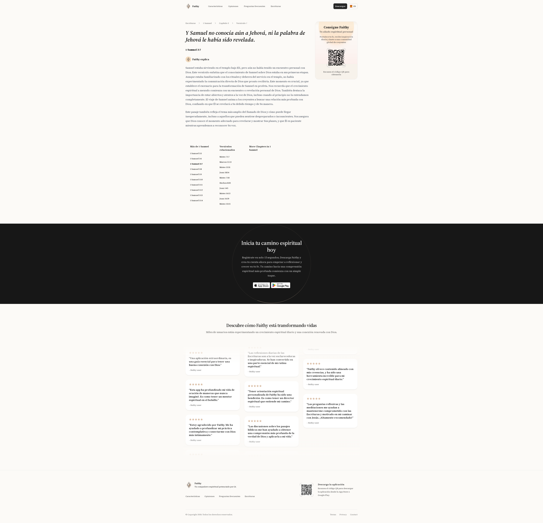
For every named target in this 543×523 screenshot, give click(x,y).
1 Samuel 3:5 (196, 153)
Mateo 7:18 (224, 177)
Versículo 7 (241, 23)
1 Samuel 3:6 (196, 158)
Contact (353, 514)
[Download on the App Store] (261, 285)
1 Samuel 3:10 (196, 179)
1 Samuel (207, 23)
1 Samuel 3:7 (196, 163)
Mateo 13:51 (225, 167)
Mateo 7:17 (224, 156)
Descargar (340, 6)
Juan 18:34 (224, 172)
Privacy (343, 514)
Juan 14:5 (224, 188)
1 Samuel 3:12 (196, 190)
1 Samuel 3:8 (196, 169)
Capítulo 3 (224, 23)
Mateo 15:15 (225, 203)
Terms (333, 514)
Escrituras (191, 23)
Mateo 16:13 (225, 193)
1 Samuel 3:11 (196, 184)
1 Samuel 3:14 (196, 200)
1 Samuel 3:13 (196, 195)
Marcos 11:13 (225, 162)
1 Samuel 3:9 (196, 174)
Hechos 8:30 (225, 182)
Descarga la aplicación (331, 484)
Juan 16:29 (224, 198)
